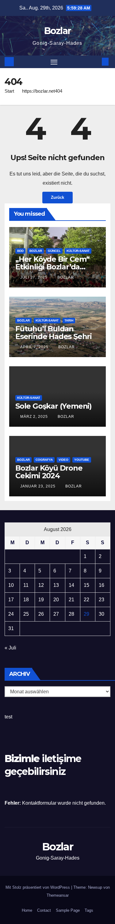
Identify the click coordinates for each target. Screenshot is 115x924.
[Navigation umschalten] (54, 62)
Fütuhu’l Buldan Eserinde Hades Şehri (53, 332)
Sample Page (68, 910)
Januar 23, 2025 (38, 486)
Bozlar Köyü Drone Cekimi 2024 (48, 472)
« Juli (10, 647)
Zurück (57, 197)
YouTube (81, 459)
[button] (96, 61)
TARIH (68, 320)
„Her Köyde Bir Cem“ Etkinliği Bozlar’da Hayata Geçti (52, 267)
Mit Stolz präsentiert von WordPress (38, 887)
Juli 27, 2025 (34, 277)
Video (63, 459)
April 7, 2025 (35, 347)
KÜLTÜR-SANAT (78, 250)
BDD (20, 250)
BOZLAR (35, 250)
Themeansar (58, 895)
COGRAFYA (44, 459)
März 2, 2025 (34, 416)
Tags (89, 910)
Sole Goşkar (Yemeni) (53, 406)
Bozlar (57, 31)
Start (9, 91)
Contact (44, 910)
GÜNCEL (54, 250)
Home (27, 910)
